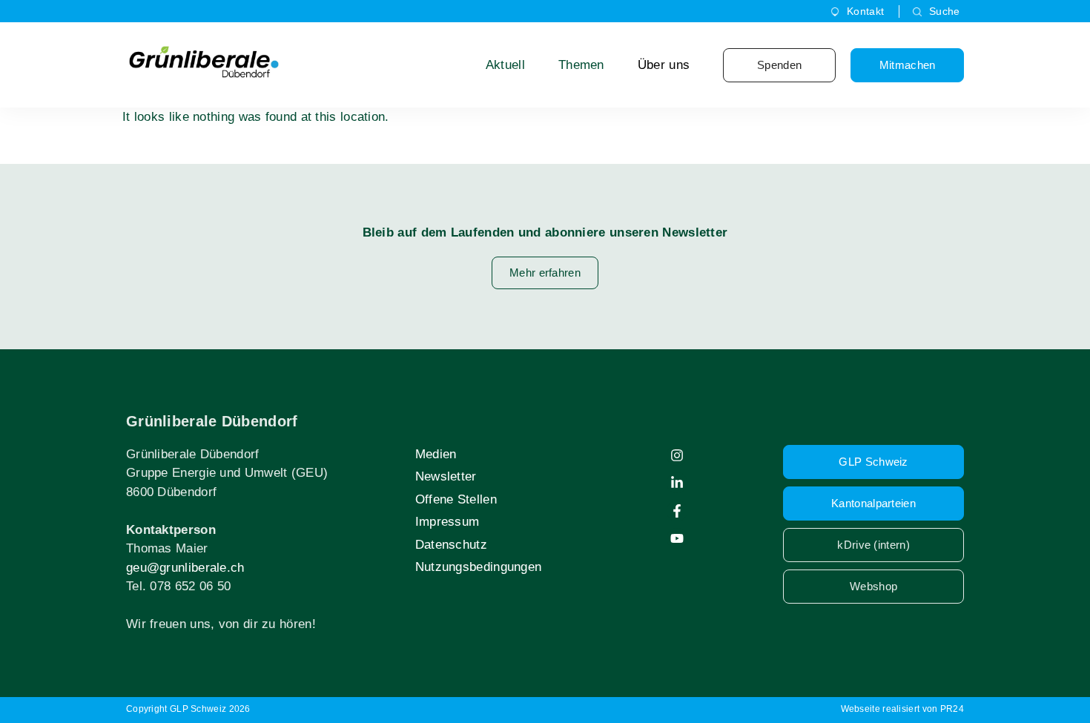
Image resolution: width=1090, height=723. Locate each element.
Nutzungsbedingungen (478, 567)
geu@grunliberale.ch (185, 568)
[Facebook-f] (677, 511)
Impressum (447, 522)
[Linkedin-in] (677, 482)
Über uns (664, 65)
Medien (436, 454)
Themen (581, 65)
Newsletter (446, 476)
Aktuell (505, 65)
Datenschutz (451, 545)
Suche (944, 11)
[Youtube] (677, 538)
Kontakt (865, 11)
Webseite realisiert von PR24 (902, 709)
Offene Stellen (456, 499)
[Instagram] (677, 455)
